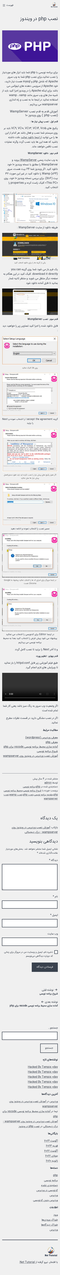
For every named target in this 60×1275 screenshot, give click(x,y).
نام (55, 896)
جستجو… (53, 1028)
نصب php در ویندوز (29, 1126)
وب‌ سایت (53, 934)
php (38, 787)
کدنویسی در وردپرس (47, 1190)
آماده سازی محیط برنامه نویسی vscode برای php (31, 747)
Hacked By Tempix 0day (43, 1067)
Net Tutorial (27, 1262)
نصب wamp (15, 795)
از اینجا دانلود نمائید (31, 137)
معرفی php (52, 742)
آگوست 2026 (51, 1141)
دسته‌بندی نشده (49, 1185)
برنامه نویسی (29, 787)
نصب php (28, 795)
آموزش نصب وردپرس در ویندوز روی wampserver (30, 756)
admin (48, 783)
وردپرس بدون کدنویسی (45, 1200)
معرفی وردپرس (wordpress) (41, 737)
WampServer (28, 160)
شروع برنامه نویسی (47, 751)
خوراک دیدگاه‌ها (49, 1225)
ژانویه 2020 (52, 1161)
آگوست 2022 (51, 1151)
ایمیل (54, 915)
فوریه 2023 (52, 1146)
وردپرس (54, 1101)
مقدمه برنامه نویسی (43, 795)
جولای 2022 (51, 1156)
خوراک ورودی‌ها (50, 1220)
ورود (55, 1215)
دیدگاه (53, 860)
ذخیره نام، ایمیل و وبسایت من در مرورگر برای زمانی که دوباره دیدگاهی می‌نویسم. (28, 954)
